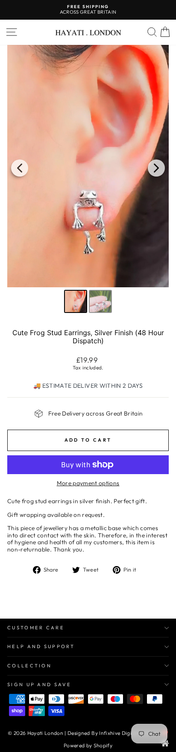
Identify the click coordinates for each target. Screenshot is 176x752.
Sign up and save (39, 684)
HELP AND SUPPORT (41, 646)
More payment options (88, 483)
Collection (29, 666)
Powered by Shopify (88, 745)
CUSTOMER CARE (36, 628)
